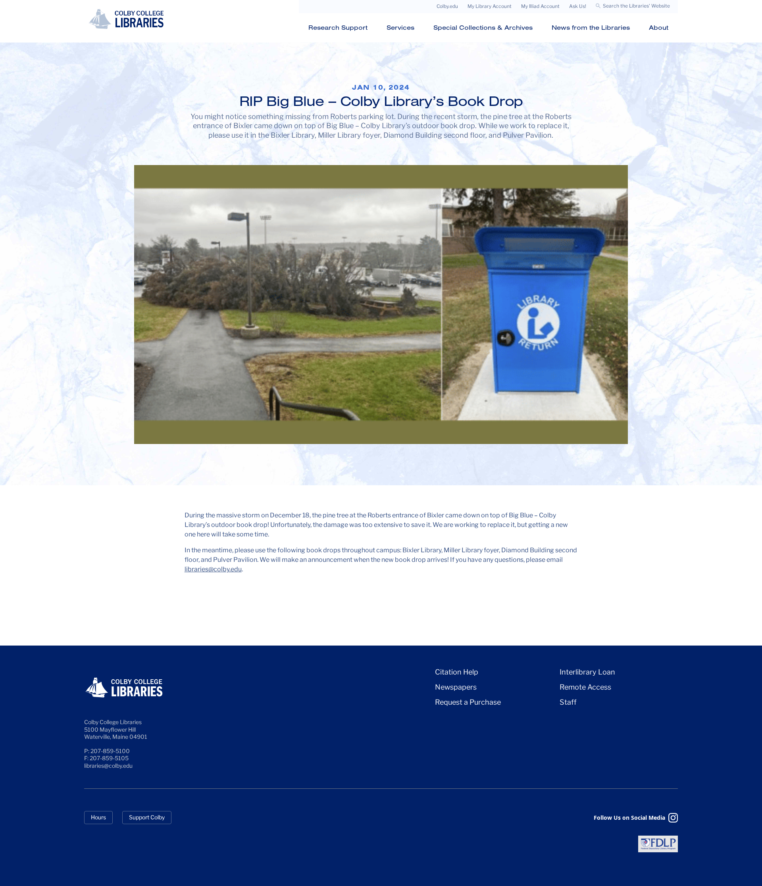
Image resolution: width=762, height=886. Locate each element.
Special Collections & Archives (483, 27)
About (658, 27)
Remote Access (585, 687)
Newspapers (456, 687)
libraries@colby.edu (213, 569)
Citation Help (456, 672)
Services (400, 27)
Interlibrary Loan (587, 672)
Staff (568, 702)
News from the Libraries (591, 27)
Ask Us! (577, 6)
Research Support (338, 27)
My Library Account (490, 6)
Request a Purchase (468, 702)
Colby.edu (447, 6)
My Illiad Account (540, 6)
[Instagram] (673, 818)
